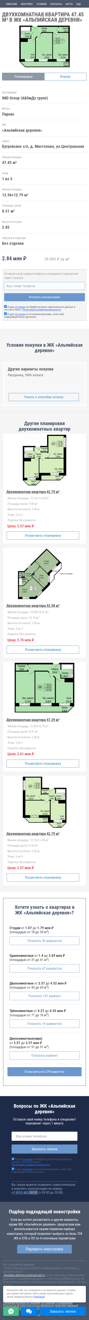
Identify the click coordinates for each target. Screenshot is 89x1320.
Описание (11, 4)
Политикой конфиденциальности (42, 309)
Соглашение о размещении (57, 1302)
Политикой (39, 1296)
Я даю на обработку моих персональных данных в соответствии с (39, 308)
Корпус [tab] (65, 76)
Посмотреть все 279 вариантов (44, 1072)
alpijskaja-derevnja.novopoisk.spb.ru (24, 1275)
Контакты (56, 4)
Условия (41, 4)
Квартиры (27, 4)
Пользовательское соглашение (21, 1302)
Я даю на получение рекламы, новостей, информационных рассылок (34, 315)
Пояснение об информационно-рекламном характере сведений (40, 1305)
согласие (20, 306)
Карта (69, 4)
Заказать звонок (44, 1149)
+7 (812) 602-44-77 (25, 1193)
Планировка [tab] (23, 76)
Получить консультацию (44, 297)
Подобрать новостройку (44, 1249)
